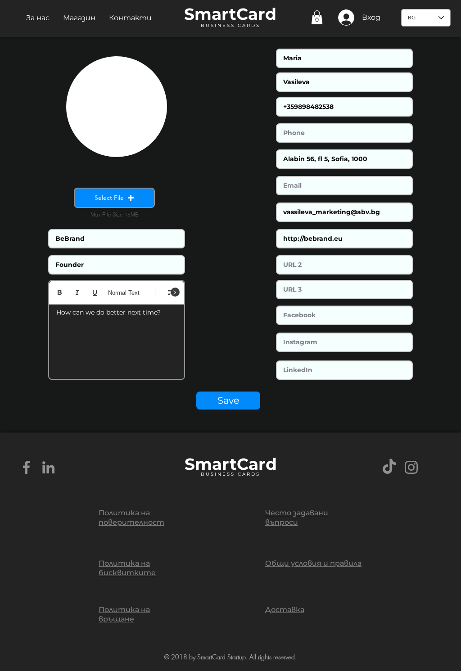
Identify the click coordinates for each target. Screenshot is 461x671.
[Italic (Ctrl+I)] (77, 292)
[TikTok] (389, 467)
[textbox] (116, 339)
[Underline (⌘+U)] (94, 292)
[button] (37, 17)
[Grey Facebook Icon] (26, 467)
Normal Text (124, 292)
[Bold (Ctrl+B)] (59, 292)
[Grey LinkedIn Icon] (48, 467)
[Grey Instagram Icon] (411, 467)
